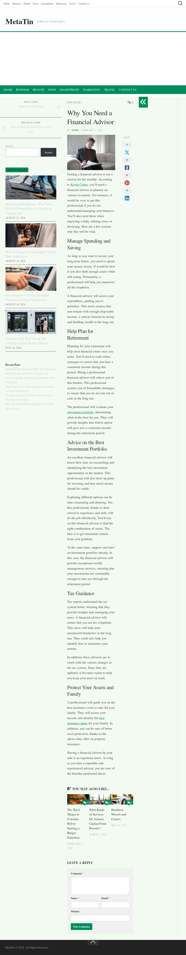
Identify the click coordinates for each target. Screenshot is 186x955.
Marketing (61, 3)
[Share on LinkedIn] (127, 194)
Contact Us (83, 3)
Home (7, 3)
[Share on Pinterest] (127, 179)
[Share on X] (127, 148)
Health (27, 3)
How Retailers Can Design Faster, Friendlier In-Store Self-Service (27, 297)
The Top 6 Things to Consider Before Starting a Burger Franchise (73, 824)
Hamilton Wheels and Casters (118, 814)
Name (75, 898)
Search (9, 146)
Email (105, 898)
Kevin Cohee (79, 184)
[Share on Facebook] (127, 164)
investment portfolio (80, 412)
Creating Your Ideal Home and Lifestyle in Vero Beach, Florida (26, 340)
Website (75, 911)
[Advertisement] (93, 59)
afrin (75, 130)
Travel (72, 3)
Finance (74, 102)
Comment (77, 873)
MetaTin (19, 21)
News (36, 3)
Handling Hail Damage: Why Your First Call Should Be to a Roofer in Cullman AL (28, 208)
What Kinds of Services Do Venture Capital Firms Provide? (97, 819)
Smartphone (47, 3)
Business (16, 3)
